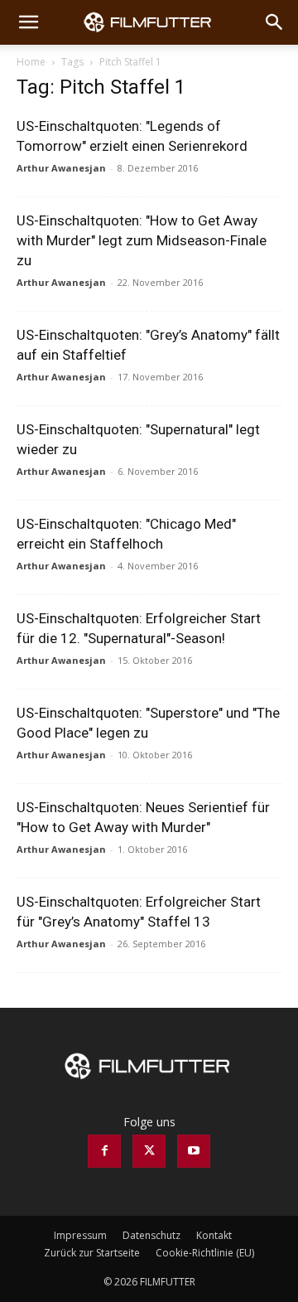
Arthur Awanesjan (61, 168)
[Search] (275, 22)
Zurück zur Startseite (92, 1253)
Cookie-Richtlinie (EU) (205, 1253)
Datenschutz (151, 1235)
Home (31, 62)
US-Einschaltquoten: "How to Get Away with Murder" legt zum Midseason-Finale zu (142, 240)
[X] (149, 1151)
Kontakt (214, 1235)
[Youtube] (193, 1151)
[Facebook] (104, 1151)
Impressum (80, 1235)
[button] (28, 22)
